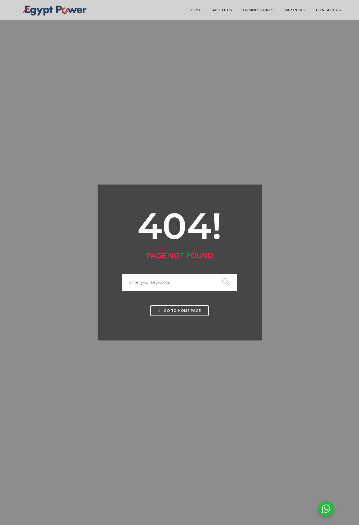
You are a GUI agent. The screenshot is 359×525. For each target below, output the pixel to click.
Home (195, 10)
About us (222, 10)
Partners (295, 10)
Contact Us (328, 10)
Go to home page (182, 310)
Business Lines (258, 10)
